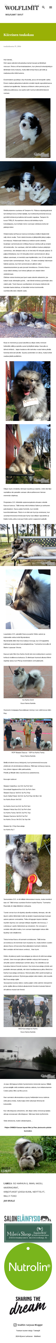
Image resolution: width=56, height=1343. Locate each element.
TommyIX (36, 1331)
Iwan (31, 1183)
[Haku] (43, 5)
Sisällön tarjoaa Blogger (30, 1324)
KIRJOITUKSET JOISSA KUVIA (17, 1191)
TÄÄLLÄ (11, 220)
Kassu (39, 1183)
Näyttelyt (39, 1191)
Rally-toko (10, 1195)
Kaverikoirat (11, 1187)
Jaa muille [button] (9, 1200)
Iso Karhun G (20, 1183)
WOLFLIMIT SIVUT (14, 14)
